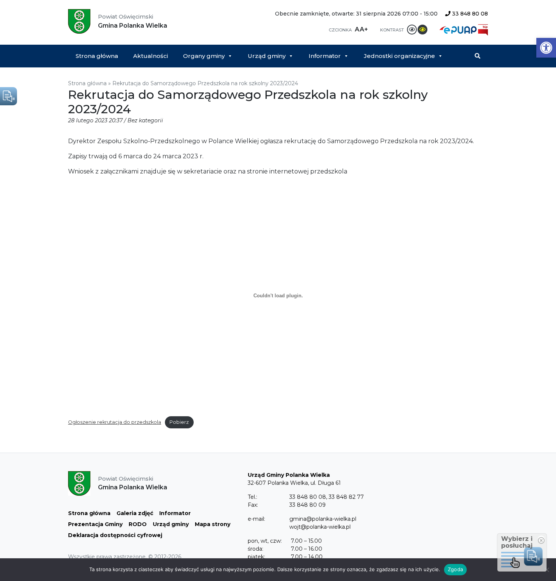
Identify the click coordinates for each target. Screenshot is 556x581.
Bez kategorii (145, 120)
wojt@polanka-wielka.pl (320, 526)
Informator (325, 55)
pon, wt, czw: (265, 540)
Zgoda (455, 569)
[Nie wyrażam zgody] (546, 569)
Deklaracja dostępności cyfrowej (115, 535)
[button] (546, 48)
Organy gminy (204, 55)
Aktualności (150, 55)
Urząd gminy (267, 55)
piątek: (256, 556)
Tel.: (252, 497)
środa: (255, 548)
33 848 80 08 (469, 13)
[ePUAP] (459, 29)
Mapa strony (212, 524)
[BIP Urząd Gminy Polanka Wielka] (483, 29)
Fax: (253, 504)
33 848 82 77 (346, 497)
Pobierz (179, 422)
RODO (138, 524)
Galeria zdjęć (134, 513)
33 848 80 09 (307, 504)
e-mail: (256, 518)
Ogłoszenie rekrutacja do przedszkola (114, 422)
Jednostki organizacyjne (399, 55)
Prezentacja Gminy (95, 524)
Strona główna (97, 55)
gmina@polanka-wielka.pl (322, 518)
